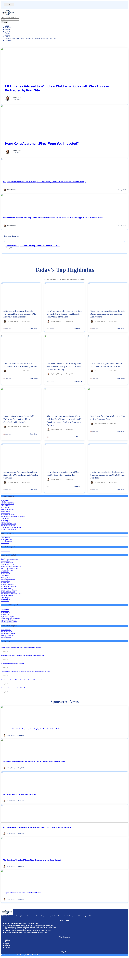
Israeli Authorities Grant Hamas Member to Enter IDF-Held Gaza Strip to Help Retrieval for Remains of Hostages (52, 5)
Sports (46, 38)
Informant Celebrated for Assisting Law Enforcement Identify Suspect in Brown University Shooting (64, 366)
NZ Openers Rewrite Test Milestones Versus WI (12, 663)
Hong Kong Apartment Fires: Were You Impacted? (42, 143)
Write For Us (4, 954)
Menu (5, 22)
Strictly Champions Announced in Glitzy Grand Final (21, 923)
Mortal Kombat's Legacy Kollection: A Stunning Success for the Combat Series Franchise (107, 475)
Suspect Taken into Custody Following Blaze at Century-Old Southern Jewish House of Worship (44, 182)
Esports (7, 31)
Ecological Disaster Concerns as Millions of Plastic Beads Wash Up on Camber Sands (30, 927)
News (32, 38)
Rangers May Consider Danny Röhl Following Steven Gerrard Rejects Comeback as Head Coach (18, 419)
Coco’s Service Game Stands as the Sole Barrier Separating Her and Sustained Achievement (107, 314)
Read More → (34, 328)
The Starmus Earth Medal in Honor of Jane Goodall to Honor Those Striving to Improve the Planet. (25, 671)
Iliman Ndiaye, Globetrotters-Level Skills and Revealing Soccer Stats (26, 932)
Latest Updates (9, 5)
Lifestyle (27, 38)
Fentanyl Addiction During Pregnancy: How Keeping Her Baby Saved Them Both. (21, 647)
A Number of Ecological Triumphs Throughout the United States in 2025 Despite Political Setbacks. (19, 314)
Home (7, 26)
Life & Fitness (19, 38)
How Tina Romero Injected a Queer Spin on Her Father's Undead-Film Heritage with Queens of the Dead (64, 314)
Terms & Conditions (14, 954)
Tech (50, 38)
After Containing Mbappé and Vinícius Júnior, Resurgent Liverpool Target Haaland (21, 679)
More (7, 37)
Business (7, 29)
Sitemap (22, 954)
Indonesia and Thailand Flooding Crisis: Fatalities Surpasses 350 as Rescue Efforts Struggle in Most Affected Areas (53, 217)
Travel (54, 38)
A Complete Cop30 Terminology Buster (17, 929)
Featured (7, 35)
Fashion (7, 33)
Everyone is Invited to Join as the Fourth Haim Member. (14, 687)
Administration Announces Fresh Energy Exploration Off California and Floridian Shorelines (20, 475)
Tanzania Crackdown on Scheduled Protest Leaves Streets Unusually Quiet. (28, 930)
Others (37, 38)
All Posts (8, 27)
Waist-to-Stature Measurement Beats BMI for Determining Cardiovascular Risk (29, 925)
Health (12, 38)
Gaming (7, 38)
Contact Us (8, 40)
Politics (41, 38)
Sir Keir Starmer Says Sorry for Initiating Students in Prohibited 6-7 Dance (33, 246)
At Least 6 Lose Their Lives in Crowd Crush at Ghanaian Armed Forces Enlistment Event (22, 655)
